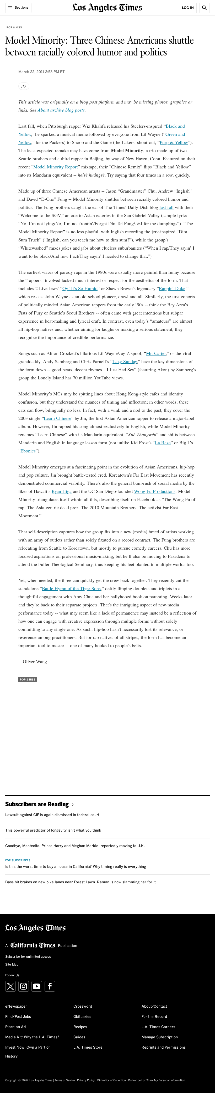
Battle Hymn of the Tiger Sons (71, 588)
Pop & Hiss (14, 27)
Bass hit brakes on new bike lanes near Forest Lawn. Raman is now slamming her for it (80, 882)
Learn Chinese (57, 418)
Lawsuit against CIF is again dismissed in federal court (52, 815)
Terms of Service (65, 1080)
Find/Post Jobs (18, 1017)
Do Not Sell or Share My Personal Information (156, 1080)
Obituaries (82, 1017)
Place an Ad (15, 1027)
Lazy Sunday (124, 361)
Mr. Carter (156, 353)
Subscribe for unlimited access (28, 956)
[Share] (23, 86)
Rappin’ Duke (172, 288)
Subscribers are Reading (37, 804)
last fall (166, 207)
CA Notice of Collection (111, 1080)
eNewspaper (16, 1006)
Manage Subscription (160, 1037)
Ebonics (28, 450)
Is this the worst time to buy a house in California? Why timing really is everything (75, 867)
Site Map (11, 964)
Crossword (82, 1006)
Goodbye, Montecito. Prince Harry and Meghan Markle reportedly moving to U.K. (75, 846)
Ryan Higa (62, 491)
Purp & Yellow (174, 142)
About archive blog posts (61, 110)
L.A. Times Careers (158, 1027)
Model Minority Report (55, 166)
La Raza (163, 442)
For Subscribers (17, 860)
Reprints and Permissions (164, 1047)
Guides (79, 1037)
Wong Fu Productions (154, 491)
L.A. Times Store (88, 1047)
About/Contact (154, 1006)
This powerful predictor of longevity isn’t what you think (53, 830)
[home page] (107, 7)
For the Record (154, 1017)
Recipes (80, 1027)
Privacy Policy (86, 1080)
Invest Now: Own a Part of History (27, 1052)
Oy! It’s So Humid (80, 288)
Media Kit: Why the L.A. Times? (32, 1037)
